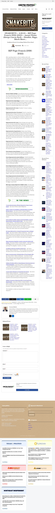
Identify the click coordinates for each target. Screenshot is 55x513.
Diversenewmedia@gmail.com (10, 425)
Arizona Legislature (45, 56)
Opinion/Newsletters (45, 41)
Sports (23, 9)
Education (43, 52)
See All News (4, 462)
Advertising (30, 427)
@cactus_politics (8, 423)
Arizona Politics (5, 9)
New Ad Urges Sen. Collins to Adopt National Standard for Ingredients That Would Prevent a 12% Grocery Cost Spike (13, 497)
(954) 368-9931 (8, 424)
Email (4, 368)
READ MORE (9, 84)
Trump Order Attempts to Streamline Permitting (17, 271)
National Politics (13, 9)
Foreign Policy (44, 43)
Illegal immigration (45, 44)
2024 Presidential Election (46, 48)
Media (19, 9)
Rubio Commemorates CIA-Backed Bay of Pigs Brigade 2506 (19, 254)
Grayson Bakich (18, 45)
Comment (5, 350)
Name (4, 364)
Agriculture (44, 47)
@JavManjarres (5, 416)
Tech (43, 54)
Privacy (29, 429)
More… (36, 9)
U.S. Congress (44, 38)
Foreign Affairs (44, 50)
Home (3, 302)
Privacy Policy (4, 1)
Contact (11, 1)
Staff (8, 1)
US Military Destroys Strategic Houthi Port (16, 248)
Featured (43, 36)
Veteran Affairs (44, 55)
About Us (30, 425)
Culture (43, 51)
